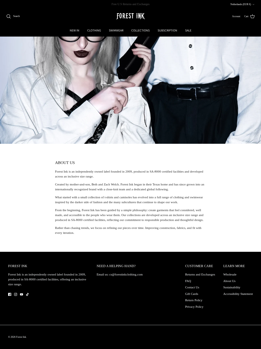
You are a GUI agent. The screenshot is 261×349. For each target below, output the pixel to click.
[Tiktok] (27, 294)
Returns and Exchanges (200, 274)
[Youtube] (21, 294)
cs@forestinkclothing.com (126, 274)
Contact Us (192, 287)
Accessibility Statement (238, 293)
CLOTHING (94, 30)
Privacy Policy (194, 306)
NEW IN (74, 30)
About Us (229, 281)
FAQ (188, 281)
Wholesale (230, 274)
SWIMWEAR (116, 30)
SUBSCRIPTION (167, 30)
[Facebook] (9, 294)
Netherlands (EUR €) (240, 4)
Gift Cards (191, 293)
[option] (130, 90)
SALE (188, 30)
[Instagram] (15, 294)
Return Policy (193, 300)
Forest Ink (21, 337)
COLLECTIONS (140, 30)
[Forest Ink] (130, 16)
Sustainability (231, 287)
